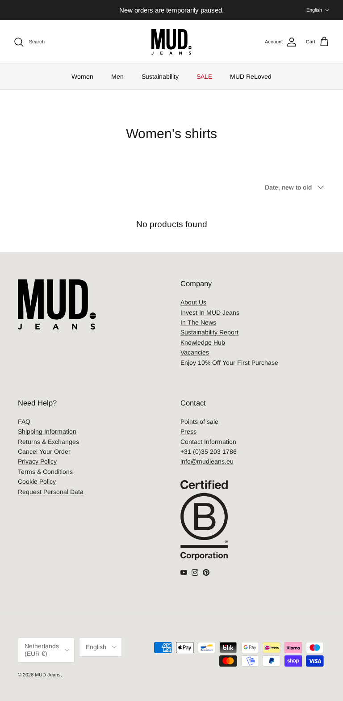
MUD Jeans (48, 674)
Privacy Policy (37, 461)
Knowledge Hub (202, 342)
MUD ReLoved (251, 76)
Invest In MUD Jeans (209, 312)
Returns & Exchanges (48, 441)
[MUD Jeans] (171, 42)
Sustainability (160, 76)
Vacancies (194, 352)
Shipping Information (47, 431)
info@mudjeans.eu (207, 461)
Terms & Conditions (45, 471)
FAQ (24, 421)
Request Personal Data (51, 491)
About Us (193, 302)
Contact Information (208, 441)
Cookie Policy (37, 481)
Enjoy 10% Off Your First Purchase (229, 362)
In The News (198, 322)
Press (188, 431)
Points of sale (199, 421)
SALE (204, 76)
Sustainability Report (209, 332)
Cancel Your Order (44, 451)
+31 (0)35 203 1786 (208, 451)
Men (117, 76)
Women (82, 76)
